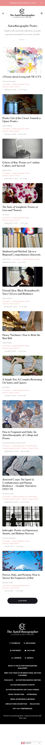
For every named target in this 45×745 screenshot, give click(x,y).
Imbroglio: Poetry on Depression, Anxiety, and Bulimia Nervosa (20, 532)
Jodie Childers (7, 343)
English (27, 743)
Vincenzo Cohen (8, 493)
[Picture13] (22, 414)
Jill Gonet (5, 215)
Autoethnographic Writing (28, 680)
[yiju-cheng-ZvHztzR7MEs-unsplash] (22, 193)
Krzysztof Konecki (8, 443)
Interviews (32, 694)
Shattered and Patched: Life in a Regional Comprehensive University (21, 253)
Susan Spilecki (7, 126)
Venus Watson (7, 298)
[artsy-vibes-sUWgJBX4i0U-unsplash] (22, 149)
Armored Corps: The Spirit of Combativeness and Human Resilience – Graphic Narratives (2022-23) (19, 484)
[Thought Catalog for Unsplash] (22, 277)
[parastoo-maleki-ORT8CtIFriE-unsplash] (22, 104)
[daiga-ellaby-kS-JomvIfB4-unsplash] (22, 366)
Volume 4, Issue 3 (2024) (30, 499)
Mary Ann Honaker (9, 81)
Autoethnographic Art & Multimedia (24, 446)
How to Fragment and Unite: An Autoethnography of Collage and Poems (20, 435)
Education (34, 704)
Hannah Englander (9, 538)
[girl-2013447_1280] (22, 60)
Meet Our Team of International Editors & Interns (22, 674)
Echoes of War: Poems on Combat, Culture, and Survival (21, 164)
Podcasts (8, 680)
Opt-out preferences (22, 708)
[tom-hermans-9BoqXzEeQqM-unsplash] (22, 238)
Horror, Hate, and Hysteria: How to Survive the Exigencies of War (21, 576)
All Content (6, 84)
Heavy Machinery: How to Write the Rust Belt (21, 337)
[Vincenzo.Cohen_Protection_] (22, 466)
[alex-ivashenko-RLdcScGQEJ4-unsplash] (22, 516)
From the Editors (16, 694)
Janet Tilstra (6, 259)
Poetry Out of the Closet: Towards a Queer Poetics (21, 120)
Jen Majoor (6, 387)
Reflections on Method (16, 704)
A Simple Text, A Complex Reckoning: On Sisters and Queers (22, 381)
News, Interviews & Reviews (22, 699)
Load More (22, 600)
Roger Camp (6, 170)
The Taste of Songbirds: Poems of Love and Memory (20, 208)
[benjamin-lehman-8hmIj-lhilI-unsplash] (22, 321)
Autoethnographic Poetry (21, 84)
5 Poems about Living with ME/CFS (21, 76)
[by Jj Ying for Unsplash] (22, 561)
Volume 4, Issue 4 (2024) (10, 87)
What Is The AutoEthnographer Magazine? (22, 667)
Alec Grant (22, 443)
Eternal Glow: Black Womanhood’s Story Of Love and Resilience (21, 292)
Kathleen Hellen (7, 582)
